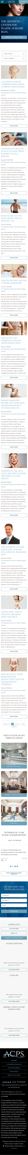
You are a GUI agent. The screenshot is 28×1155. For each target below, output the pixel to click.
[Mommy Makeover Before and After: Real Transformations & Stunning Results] (14, 391)
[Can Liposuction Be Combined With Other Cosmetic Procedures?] (14, 72)
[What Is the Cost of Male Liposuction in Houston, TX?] (14, 206)
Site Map (14, 1060)
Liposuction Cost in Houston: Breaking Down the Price (11, 614)
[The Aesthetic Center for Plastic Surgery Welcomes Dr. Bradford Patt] (14, 533)
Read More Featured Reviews (14, 874)
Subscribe (14, 911)
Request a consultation (14, 37)
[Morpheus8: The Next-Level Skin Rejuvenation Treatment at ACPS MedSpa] (14, 460)
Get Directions (14, 969)
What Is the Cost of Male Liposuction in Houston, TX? (11, 218)
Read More (14, 126)
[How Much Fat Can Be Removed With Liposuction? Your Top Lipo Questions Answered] (14, 665)
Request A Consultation (14, 938)
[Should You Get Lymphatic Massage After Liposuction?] (14, 328)
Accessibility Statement (14, 1064)
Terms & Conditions (14, 1068)
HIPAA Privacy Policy (14, 1075)
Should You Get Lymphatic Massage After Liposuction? (11, 340)
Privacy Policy (14, 1071)
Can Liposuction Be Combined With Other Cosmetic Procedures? (13, 84)
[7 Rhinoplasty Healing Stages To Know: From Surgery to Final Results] (14, 139)
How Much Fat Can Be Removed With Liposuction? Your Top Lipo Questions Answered (12, 679)
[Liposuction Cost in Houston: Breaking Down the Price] (14, 602)
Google (5, 860)
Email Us (14, 933)
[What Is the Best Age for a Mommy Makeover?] (14, 271)
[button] (2, 2)
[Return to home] (14, 1054)
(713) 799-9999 (14, 928)
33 (23, 724)
